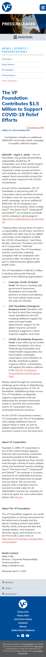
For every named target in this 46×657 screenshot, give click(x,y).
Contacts (8, 588)
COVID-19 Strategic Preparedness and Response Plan (24, 373)
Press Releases (9, 80)
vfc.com (18, 497)
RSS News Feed (10, 594)
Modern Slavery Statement (23, 630)
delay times (39, 646)
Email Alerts (8, 64)
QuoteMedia (28, 644)
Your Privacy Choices (23, 619)
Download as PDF (36, 128)
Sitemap (23, 626)
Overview (6, 59)
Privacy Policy (23, 615)
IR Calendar (7, 70)
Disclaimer (23, 623)
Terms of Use (23, 612)
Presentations (8, 75)
